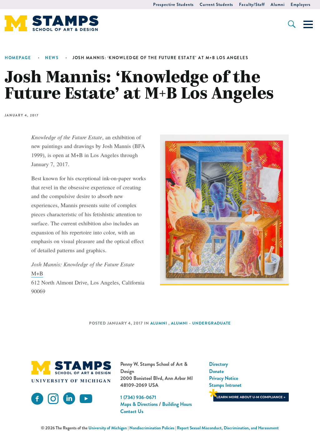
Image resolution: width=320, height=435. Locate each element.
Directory (218, 364)
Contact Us (131, 411)
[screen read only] (308, 24)
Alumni (278, 5)
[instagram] (53, 399)
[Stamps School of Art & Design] (71, 371)
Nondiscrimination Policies (151, 428)
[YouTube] (86, 399)
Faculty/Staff (252, 5)
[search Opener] (292, 24)
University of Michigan (107, 428)
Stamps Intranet (225, 385)
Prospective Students (173, 5)
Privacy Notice (223, 378)
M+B (37, 273)
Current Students (216, 5)
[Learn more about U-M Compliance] (248, 394)
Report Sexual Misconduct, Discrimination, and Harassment (228, 428)
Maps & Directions (139, 404)
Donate (216, 371)
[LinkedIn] (69, 399)
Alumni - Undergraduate (201, 323)
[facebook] (37, 399)
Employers (301, 5)
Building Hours (177, 404)
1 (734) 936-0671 (138, 397)
